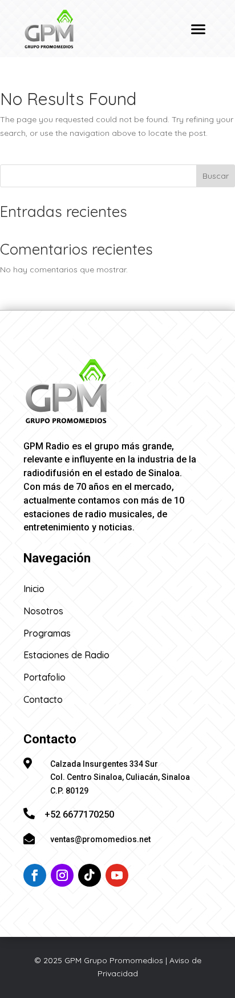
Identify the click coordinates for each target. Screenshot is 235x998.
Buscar (215, 176)
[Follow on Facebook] (34, 875)
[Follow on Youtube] (117, 875)
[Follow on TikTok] (89, 875)
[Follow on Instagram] (62, 875)
